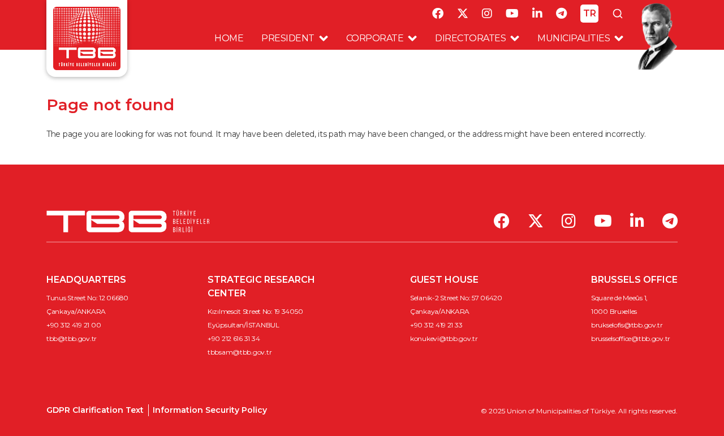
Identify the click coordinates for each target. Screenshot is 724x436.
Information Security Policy (210, 410)
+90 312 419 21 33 (436, 325)
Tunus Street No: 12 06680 (87, 297)
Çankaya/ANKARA (76, 311)
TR (589, 13)
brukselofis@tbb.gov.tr (627, 325)
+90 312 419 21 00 (73, 325)
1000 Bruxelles (614, 311)
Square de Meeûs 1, (619, 297)
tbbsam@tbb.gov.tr (240, 352)
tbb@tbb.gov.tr (71, 338)
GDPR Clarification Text (95, 410)
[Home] (86, 37)
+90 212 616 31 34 (234, 338)
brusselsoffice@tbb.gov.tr (630, 338)
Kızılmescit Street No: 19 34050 (255, 311)
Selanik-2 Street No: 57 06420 (456, 297)
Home (228, 38)
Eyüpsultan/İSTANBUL (243, 325)
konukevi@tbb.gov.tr (444, 338)
